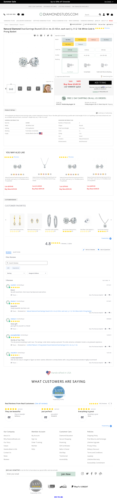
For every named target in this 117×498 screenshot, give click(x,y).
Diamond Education (66, 436)
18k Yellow (68, 44)
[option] (11, 88)
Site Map (62, 453)
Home (6, 24)
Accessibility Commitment (96, 463)
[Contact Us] (22, 14)
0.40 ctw (87, 50)
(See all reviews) (41, 403)
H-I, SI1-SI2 (86, 55)
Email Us (110, 24)
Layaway (90, 456)
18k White (106, 40)
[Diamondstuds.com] (58, 14)
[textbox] (110, 281)
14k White (67, 40)
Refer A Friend (64, 449)
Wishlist (34, 446)
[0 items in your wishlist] (108, 14)
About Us (7, 436)
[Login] (104, 14)
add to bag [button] (100, 82)
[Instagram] (82, 474)
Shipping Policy (92, 436)
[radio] (8, 268)
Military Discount (93, 449)
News (5, 456)
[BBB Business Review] (51, 486)
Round (21, 24)
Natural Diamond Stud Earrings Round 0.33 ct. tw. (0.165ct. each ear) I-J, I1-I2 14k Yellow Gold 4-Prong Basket (59, 311)
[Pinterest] (96, 474)
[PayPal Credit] (80, 486)
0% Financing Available (80, 6)
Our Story (7, 442)
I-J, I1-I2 (70, 55)
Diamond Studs (14, 24)
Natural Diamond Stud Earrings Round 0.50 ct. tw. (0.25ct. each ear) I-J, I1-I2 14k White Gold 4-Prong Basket (72, 179)
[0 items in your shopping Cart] (112, 14)
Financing (62, 442)
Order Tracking (37, 442)
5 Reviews (107, 28)
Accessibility (63, 459)
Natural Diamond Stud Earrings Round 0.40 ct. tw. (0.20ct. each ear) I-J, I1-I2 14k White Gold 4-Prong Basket (17, 179)
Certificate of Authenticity (105, 113)
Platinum (80, 44)
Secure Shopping (65, 439)
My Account (35, 436)
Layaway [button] (95, 92)
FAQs (33, 449)
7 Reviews (71, 157)
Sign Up (34, 439)
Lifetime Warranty (93, 459)
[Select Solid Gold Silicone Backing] (104, 65)
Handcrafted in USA (61, 372)
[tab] (89, 249)
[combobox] (16, 273)
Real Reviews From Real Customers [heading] (19, 403)
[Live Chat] (18, 14)
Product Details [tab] (10, 110)
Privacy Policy (91, 446)
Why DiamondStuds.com (12, 439)
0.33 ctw (70, 50)
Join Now (65, 474)
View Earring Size (107, 76)
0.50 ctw (103, 50)
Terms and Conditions (94, 453)
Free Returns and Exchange (96, 439)
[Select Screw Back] (87, 65)
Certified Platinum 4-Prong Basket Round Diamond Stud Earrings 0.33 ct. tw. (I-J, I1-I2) (52, 345)
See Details (108, 1)
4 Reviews (16, 157)
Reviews (6, 459)
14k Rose (93, 40)
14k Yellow (80, 40)
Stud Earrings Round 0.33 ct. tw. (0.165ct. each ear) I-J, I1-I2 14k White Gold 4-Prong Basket (49, 30)
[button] (35, 36)
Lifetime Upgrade (64, 6)
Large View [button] (49, 81)
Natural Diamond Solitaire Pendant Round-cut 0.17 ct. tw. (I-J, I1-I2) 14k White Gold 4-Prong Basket (44, 178)
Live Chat (102, 24)
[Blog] (100, 474)
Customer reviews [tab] (10, 200)
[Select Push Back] (70, 65)
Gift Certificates (64, 446)
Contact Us (7, 453)
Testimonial (63, 456)
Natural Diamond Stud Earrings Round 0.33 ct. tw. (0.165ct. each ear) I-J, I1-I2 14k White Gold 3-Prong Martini (99, 178)
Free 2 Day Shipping (35, 6)
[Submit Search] (100, 14)
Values (6, 446)
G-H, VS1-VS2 (103, 55)
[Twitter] (87, 474)
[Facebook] (91, 474)
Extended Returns (50, 6)
